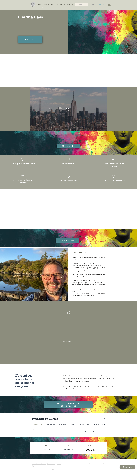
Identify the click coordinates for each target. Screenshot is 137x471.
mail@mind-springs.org (58, 470)
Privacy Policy (51, 464)
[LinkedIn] (91, 450)
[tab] (38, 424)
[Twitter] (89, 450)
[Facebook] (87, 450)
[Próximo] (132, 332)
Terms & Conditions (39, 464)
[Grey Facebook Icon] (90, 4)
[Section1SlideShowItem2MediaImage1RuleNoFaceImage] (68, 360)
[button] (109, 4)
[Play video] (68, 109)
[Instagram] (94, 450)
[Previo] (5, 332)
